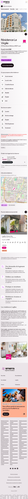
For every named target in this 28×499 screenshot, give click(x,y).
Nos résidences (18, 375)
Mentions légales (14, 474)
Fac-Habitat (3, 380)
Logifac (16, 380)
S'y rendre (5, 205)
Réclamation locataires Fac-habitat (14, 482)
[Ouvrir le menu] (26, 2)
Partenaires (17, 384)
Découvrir (6, 414)
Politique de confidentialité (14, 477)
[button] (14, 188)
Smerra (2, 384)
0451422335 (12, 205)
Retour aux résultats (7, 6)
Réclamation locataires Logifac (14, 480)
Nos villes (3, 375)
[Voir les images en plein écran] (24, 29)
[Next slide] (26, 34)
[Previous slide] (23, 34)
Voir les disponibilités (7, 65)
